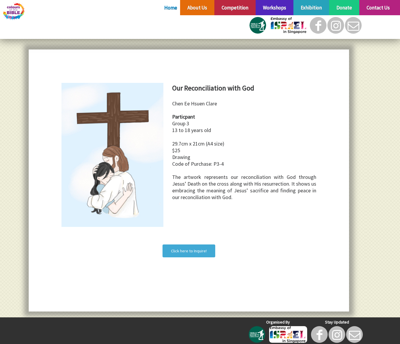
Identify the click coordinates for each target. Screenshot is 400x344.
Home (170, 7)
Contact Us (378, 7)
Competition (235, 7)
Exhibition (311, 7)
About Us (197, 7)
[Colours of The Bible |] (46, 11)
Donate (344, 7)
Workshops (274, 7)
